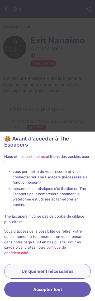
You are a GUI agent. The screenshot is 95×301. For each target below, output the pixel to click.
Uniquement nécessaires (48, 271)
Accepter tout (47, 289)
